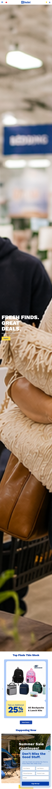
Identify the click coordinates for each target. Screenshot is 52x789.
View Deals (26, 722)
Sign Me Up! (35, 784)
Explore (6, 338)
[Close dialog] (49, 751)
